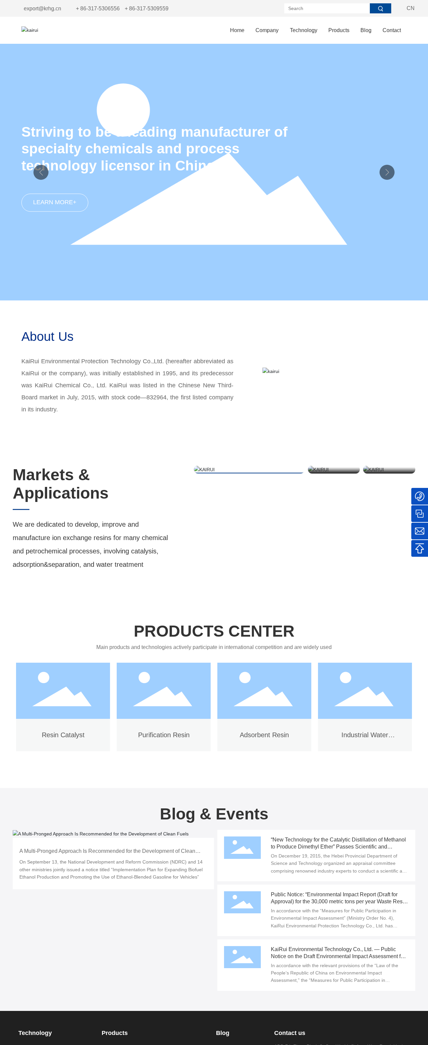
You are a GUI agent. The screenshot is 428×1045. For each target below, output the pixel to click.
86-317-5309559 (149, 8)
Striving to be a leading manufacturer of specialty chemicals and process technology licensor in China (154, 148)
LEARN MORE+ (55, 202)
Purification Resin (164, 735)
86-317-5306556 (100, 8)
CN (411, 8)
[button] (387, 172)
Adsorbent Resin (264, 735)
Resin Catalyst (63, 735)
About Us (47, 337)
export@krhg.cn (42, 8)
